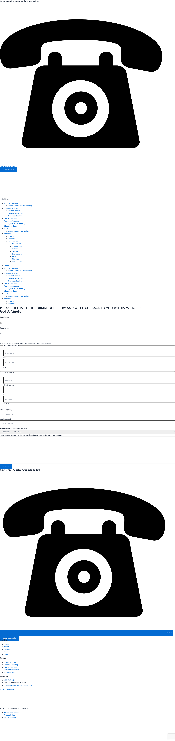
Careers (11, 239)
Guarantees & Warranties (18, 231)
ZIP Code (6, 404)
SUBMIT (6, 466)
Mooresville (16, 244)
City (4, 394)
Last (4, 367)
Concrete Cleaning (15, 213)
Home (6, 266)
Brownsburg (17, 254)
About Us (7, 233)
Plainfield (15, 259)
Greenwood (17, 246)
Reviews (11, 236)
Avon (14, 256)
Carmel (15, 251)
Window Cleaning (11, 203)
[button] (87, 199)
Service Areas (13, 241)
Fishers (15, 249)
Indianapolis (17, 261)
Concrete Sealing (15, 216)
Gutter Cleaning (10, 218)
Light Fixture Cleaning (16, 223)
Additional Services (11, 221)
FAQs (6, 228)
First (4, 358)
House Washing (14, 211)
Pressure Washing (11, 208)
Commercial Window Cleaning (20, 206)
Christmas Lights (10, 226)
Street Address (8, 385)
